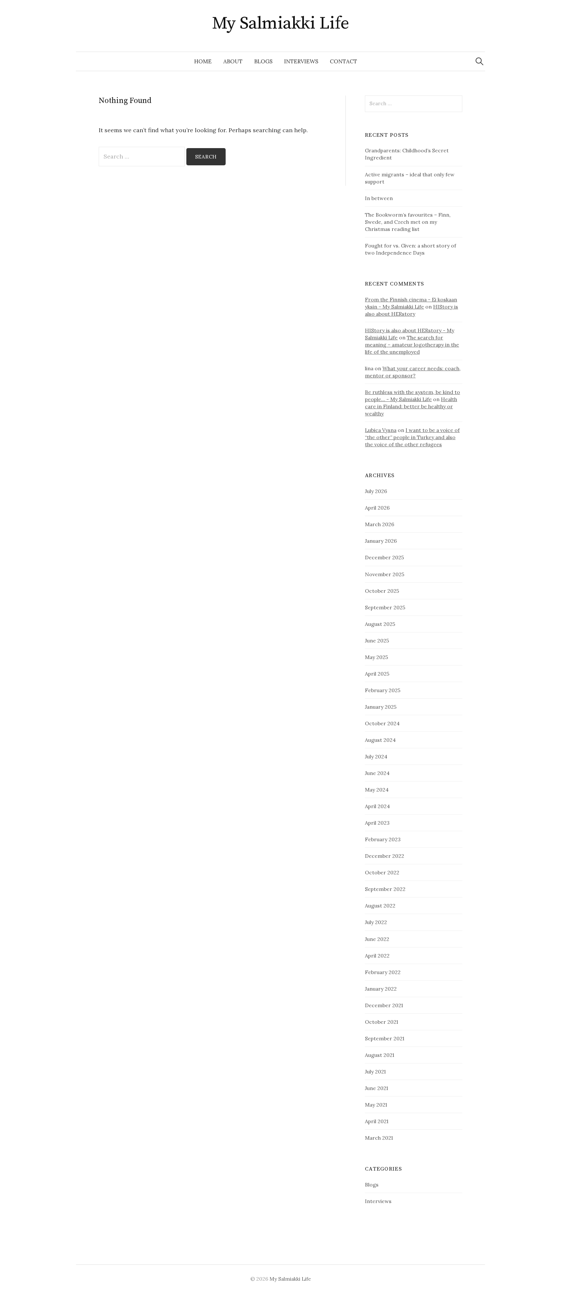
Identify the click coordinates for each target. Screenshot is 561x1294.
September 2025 (385, 607)
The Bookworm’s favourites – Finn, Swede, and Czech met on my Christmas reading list (408, 221)
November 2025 (384, 574)
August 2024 (380, 740)
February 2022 (383, 972)
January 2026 (381, 541)
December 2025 (384, 557)
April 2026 (377, 507)
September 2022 (385, 889)
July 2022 (376, 922)
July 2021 (375, 1071)
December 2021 (384, 1005)
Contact (343, 61)
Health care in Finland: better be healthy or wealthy (411, 406)
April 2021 (376, 1121)
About (233, 61)
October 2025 (382, 591)
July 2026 (376, 491)
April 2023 (377, 822)
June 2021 (376, 1088)
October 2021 (381, 1022)
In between (379, 198)
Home (203, 61)
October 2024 (382, 723)
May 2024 (377, 789)
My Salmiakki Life (280, 23)
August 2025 (380, 624)
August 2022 (380, 905)
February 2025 (382, 690)
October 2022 (382, 872)
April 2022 (377, 955)
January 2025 (380, 707)
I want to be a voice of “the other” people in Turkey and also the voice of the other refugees (412, 437)
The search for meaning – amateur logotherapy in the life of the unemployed (412, 344)
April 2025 (377, 673)
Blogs (263, 61)
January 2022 (381, 988)
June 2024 (377, 773)
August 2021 (379, 1055)
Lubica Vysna (380, 430)
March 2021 (379, 1138)
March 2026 (379, 524)
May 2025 (376, 657)
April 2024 (377, 806)
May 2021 (376, 1104)
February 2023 (383, 839)
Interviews (301, 61)
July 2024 (376, 756)
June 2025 (377, 640)
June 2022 (377, 939)
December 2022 (384, 856)
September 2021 (384, 1038)
